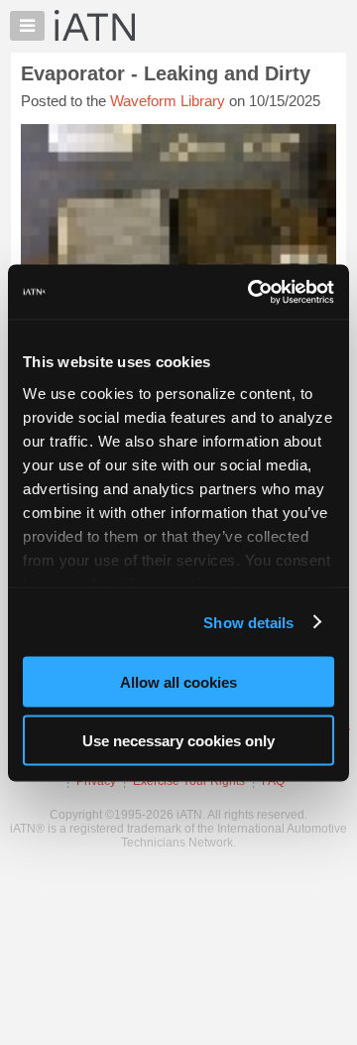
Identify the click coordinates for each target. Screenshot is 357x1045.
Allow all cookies (178, 682)
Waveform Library (167, 100)
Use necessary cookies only (178, 739)
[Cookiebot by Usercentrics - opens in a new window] (252, 292)
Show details (248, 621)
